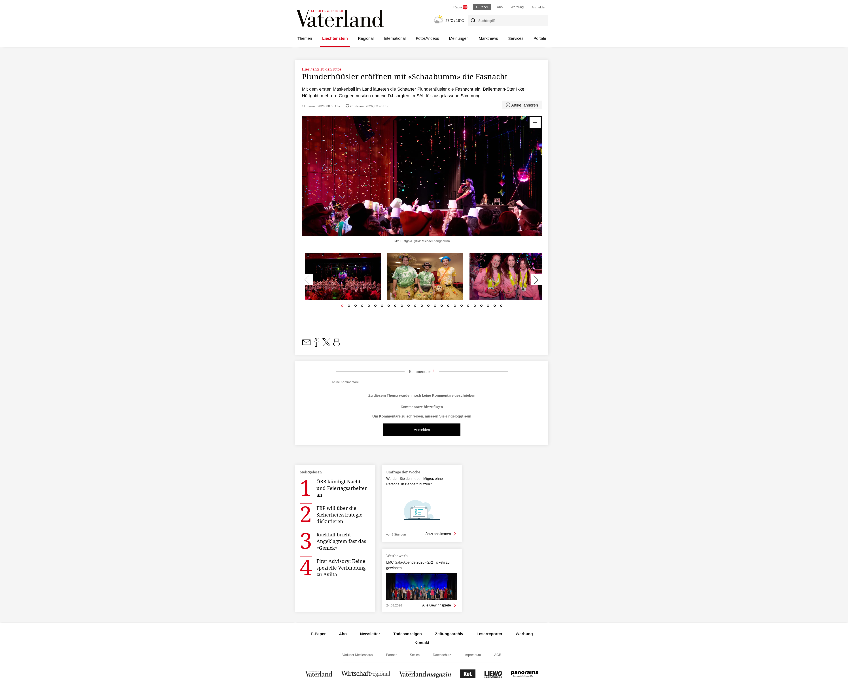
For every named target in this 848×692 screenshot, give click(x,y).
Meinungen (459, 38)
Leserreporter (489, 634)
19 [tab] (461, 307)
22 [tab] (481, 307)
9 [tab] (395, 307)
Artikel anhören (524, 105)
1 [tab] (342, 307)
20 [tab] (468, 307)
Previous (307, 279)
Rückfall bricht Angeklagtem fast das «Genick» (341, 541)
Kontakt (422, 643)
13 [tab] (422, 307)
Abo (500, 7)
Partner (391, 655)
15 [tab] (435, 307)
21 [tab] (475, 307)
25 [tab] (501, 307)
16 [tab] (441, 307)
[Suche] (472, 20)
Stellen (415, 655)
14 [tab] (428, 307)
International (395, 38)
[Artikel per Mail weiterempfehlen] (306, 345)
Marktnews (488, 38)
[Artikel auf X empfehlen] (326, 345)
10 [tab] (402, 307)
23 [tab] (488, 307)
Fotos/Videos (427, 38)
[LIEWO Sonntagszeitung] (493, 677)
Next (536, 279)
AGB (497, 655)
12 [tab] (415, 307)
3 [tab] (355, 307)
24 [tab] (494, 307)
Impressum (472, 655)
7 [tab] (382, 307)
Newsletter (370, 634)
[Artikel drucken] (336, 345)
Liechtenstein (335, 38)
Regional (366, 38)
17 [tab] (448, 307)
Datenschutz (442, 655)
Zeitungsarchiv (449, 634)
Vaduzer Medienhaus (357, 655)
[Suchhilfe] (433, 371)
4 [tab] (362, 307)
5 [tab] (369, 307)
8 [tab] (388, 307)
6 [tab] (375, 307)
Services (515, 38)
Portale (540, 38)
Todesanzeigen (407, 634)
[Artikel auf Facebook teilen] (316, 345)
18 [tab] (455, 307)
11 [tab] (408, 307)
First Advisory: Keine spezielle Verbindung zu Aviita (341, 568)
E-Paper (482, 7)
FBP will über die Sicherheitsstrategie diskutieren (339, 514)
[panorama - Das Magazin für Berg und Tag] (524, 677)
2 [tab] (349, 307)
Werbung (517, 7)
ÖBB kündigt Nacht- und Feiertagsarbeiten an (342, 488)
